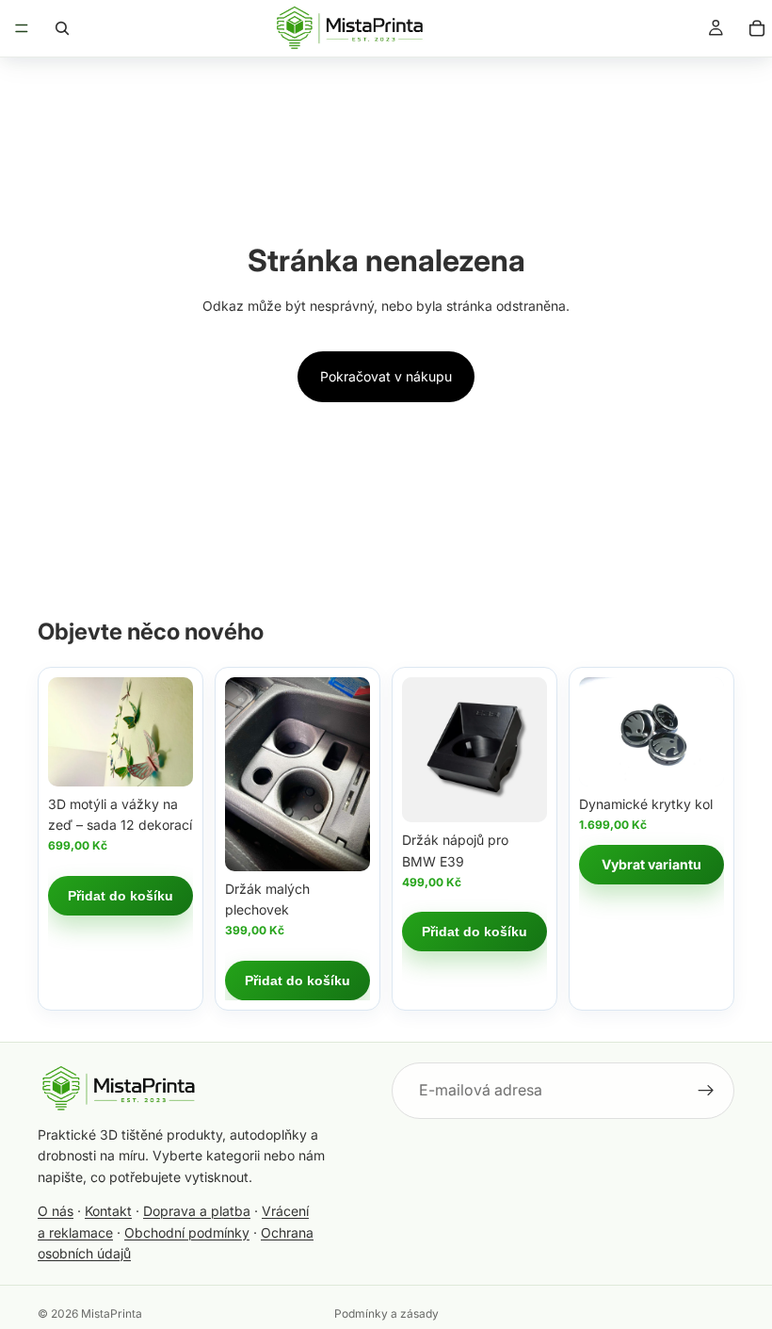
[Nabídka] (21, 28)
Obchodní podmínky (186, 1232)
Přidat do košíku (120, 895)
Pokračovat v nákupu (386, 376)
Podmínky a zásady (386, 1313)
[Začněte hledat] (62, 28)
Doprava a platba (196, 1211)
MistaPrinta (111, 1313)
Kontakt (108, 1211)
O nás (55, 1211)
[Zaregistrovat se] (706, 1090)
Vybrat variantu (651, 864)
